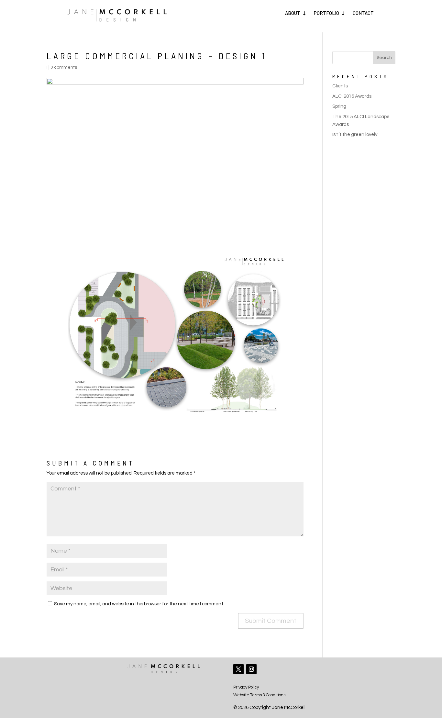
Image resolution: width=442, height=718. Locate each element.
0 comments (63, 67)
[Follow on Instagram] (251, 669)
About (292, 13)
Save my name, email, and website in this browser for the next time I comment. (139, 603)
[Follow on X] (238, 669)
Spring (339, 106)
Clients (340, 86)
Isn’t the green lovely (354, 134)
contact (363, 13)
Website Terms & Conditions (259, 695)
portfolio (326, 13)
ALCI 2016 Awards (351, 96)
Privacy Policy (246, 687)
